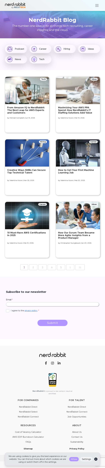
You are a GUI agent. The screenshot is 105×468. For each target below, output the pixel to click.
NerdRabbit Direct (28, 407)
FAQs (28, 442)
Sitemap (28, 448)
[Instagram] (52, 362)
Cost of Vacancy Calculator (28, 432)
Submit (52, 323)
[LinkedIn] (59, 362)
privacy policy (31, 310)
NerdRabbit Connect (28, 416)
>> (80, 267)
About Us (76, 432)
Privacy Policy (76, 448)
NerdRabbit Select (28, 412)
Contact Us (76, 437)
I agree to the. (25, 310)
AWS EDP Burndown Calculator (28, 437)
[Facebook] (46, 362)
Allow (74, 459)
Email (9, 299)
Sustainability (76, 442)
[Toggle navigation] (97, 5)
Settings (86, 459)
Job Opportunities (77, 416)
